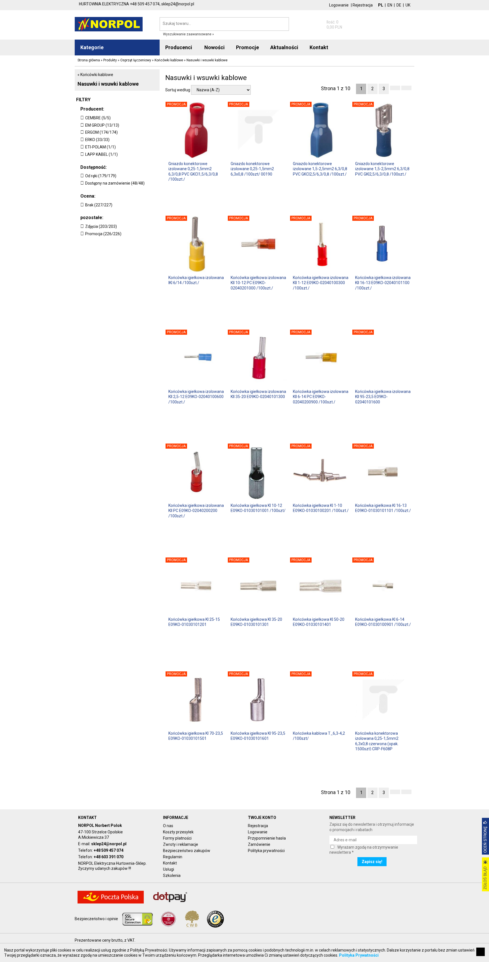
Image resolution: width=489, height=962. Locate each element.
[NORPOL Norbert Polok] (109, 23)
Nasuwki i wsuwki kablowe (108, 84)
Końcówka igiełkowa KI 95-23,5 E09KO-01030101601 (258, 736)
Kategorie (92, 47)
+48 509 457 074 (108, 850)
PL (380, 5)
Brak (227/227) (98, 205)
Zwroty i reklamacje (180, 844)
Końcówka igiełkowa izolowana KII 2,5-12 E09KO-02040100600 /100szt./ (196, 396)
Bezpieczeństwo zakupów (186, 850)
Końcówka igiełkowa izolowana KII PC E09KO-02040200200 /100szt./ (196, 510)
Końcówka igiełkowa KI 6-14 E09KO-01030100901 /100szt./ (383, 622)
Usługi (168, 869)
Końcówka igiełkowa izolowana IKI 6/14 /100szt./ (196, 280)
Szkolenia (172, 875)
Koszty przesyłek (178, 832)
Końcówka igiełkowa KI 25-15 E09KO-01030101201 (194, 622)
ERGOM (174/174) (101, 132)
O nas (168, 825)
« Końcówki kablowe (95, 74)
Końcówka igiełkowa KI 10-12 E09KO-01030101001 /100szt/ (258, 508)
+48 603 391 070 (108, 857)
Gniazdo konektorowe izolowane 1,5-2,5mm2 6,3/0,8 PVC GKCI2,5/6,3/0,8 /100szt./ (320, 168)
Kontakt (170, 863)
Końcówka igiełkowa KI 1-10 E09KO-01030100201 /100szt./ (321, 508)
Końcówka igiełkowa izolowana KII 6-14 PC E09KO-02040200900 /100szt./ (320, 396)
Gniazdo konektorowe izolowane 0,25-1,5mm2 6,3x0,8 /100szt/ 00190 (252, 168)
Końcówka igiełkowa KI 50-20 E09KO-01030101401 (318, 622)
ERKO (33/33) (97, 139)
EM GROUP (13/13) (102, 125)
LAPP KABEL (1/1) (101, 154)
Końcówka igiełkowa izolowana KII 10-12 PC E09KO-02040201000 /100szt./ (258, 282)
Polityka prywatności (266, 850)
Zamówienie (259, 844)
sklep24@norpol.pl (108, 844)
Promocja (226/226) (103, 234)
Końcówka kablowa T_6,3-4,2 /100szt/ (319, 736)
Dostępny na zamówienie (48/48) (115, 183)
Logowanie (339, 5)
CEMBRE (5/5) (98, 118)
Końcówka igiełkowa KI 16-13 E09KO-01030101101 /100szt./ (383, 508)
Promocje (247, 47)
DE (398, 5)
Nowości (214, 47)
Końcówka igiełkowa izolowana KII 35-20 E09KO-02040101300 (258, 394)
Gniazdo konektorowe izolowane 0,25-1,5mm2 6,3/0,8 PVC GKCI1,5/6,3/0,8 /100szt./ (193, 171)
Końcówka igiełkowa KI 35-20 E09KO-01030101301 (256, 622)
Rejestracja (363, 5)
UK (408, 5)
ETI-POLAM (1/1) (100, 147)
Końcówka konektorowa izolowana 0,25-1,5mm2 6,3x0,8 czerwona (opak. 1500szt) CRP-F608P (376, 741)
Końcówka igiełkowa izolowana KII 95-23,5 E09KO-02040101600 (383, 396)
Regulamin (172, 857)
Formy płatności (177, 838)
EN (389, 5)
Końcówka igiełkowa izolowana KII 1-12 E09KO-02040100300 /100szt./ (320, 282)
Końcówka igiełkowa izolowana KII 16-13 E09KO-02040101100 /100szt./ (383, 282)
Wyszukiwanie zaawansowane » (188, 34)
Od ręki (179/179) (100, 176)
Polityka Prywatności (359, 955)
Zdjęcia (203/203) (101, 226)
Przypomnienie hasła (267, 838)
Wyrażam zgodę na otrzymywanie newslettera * (363, 850)
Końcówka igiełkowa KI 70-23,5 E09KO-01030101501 (195, 736)
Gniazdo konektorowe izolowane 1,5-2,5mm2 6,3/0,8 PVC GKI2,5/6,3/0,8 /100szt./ (382, 168)
